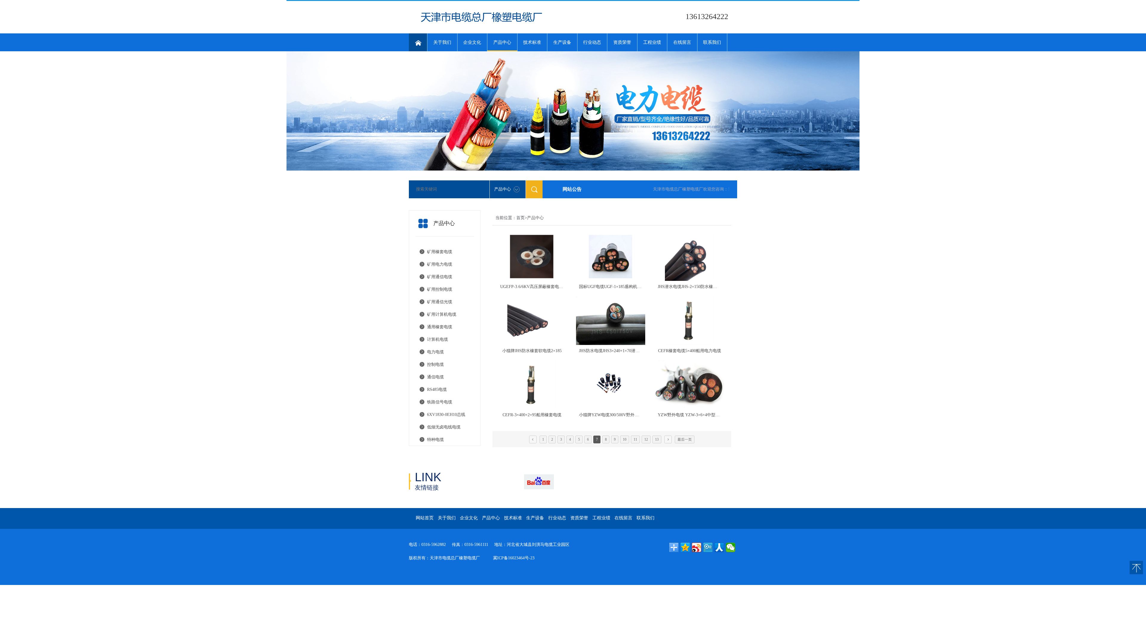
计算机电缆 (437, 339)
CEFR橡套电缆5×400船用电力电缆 (689, 351)
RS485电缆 (437, 389)
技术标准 (532, 42)
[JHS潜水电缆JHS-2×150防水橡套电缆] (689, 256)
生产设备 (562, 42)
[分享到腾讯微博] (708, 547)
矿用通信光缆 (439, 302)
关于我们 (442, 42)
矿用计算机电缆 (441, 314)
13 (657, 439)
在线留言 (682, 42)
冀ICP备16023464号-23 (514, 558)
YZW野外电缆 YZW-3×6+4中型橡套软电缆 (697, 415)
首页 (520, 218)
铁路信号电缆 (439, 402)
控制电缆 (435, 364)
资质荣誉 (622, 42)
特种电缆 (435, 439)
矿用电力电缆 (439, 264)
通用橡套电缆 (439, 327)
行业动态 (592, 42)
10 (624, 439)
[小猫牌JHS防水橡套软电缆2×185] (531, 320)
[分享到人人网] (719, 547)
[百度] (539, 481)
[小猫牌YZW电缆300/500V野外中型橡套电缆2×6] (610, 384)
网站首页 (425, 517)
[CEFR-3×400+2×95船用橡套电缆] (531, 384)
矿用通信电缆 (439, 277)
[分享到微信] (730, 547)
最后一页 (684, 439)
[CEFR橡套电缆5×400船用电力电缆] (689, 320)
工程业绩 (652, 42)
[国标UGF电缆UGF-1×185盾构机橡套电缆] (610, 256)
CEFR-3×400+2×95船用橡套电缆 (532, 415)
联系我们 (712, 42)
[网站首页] (418, 42)
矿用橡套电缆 (439, 252)
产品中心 (502, 42)
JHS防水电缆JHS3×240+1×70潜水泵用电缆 (617, 351)
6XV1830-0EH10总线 (446, 414)
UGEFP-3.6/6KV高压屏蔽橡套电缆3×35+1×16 (541, 286)
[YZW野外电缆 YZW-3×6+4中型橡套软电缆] (689, 384)
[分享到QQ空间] (685, 547)
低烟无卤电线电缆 (443, 427)
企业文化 (472, 42)
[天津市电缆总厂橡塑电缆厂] (482, 24)
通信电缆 (435, 377)
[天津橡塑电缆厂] (503, 481)
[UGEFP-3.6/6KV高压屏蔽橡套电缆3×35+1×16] (531, 256)
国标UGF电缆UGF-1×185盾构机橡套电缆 (616, 286)
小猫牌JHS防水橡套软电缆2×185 (532, 351)
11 (635, 439)
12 (646, 439)
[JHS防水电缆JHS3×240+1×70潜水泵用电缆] (610, 320)
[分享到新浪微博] (696, 547)
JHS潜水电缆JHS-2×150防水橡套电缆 (692, 286)
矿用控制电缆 (439, 289)
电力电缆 (435, 352)
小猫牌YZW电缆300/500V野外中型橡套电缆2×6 (622, 415)
